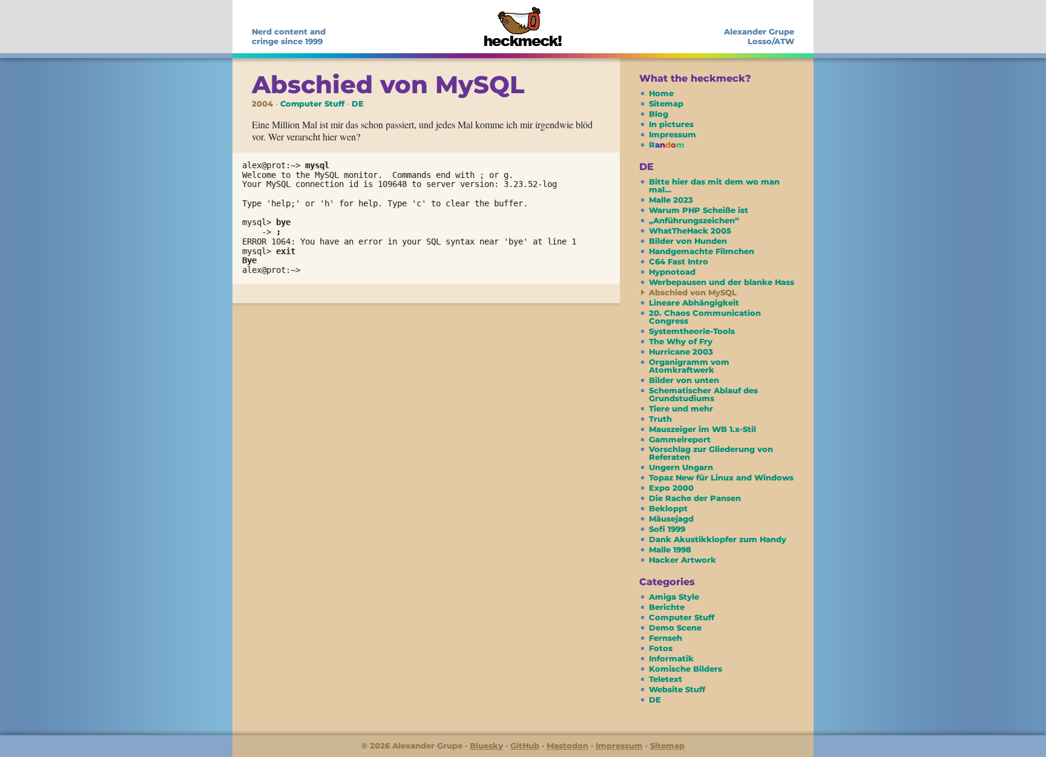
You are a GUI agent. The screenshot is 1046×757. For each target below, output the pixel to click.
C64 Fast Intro (678, 261)
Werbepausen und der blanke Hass (721, 282)
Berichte (667, 607)
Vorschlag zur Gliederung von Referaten (711, 453)
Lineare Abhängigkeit (694, 302)
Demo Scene (675, 627)
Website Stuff (677, 689)
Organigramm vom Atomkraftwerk (689, 366)
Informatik (671, 658)
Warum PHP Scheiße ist (698, 210)
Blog (658, 114)
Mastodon (567, 745)
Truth (660, 419)
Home (661, 93)
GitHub (524, 745)
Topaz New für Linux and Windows (721, 477)
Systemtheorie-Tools (692, 331)
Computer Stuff (312, 103)
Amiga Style (674, 596)
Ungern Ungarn (681, 467)
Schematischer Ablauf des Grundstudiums (703, 394)
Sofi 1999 (667, 529)
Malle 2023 (671, 200)
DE (358, 103)
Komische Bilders (685, 668)
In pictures (671, 124)
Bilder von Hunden (688, 241)
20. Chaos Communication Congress (705, 317)
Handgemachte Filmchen (701, 251)
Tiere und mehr (681, 408)
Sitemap (666, 103)
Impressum (672, 134)
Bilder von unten (684, 380)
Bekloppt (668, 508)
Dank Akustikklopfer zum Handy (717, 539)
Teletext (665, 679)
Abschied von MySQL (693, 292)
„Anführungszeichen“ (694, 220)
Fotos (661, 648)
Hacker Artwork (682, 560)
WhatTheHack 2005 (690, 230)
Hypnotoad (672, 272)
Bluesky (486, 745)
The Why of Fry (680, 341)
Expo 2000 (671, 488)
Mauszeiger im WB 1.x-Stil (702, 429)
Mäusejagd (671, 518)
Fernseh (665, 638)
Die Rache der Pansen (695, 498)
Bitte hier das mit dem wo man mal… (714, 185)
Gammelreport (680, 439)
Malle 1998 (670, 549)
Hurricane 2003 (681, 351)
